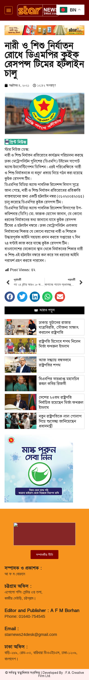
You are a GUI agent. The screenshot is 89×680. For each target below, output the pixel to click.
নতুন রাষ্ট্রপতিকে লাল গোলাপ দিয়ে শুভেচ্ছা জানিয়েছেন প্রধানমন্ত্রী (60, 421)
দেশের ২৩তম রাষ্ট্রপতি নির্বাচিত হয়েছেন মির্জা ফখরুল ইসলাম (61, 402)
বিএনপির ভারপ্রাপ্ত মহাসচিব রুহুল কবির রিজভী (59, 381)
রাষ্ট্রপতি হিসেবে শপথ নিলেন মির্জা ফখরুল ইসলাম (59, 344)
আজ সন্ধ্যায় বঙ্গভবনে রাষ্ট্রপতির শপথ (55, 362)
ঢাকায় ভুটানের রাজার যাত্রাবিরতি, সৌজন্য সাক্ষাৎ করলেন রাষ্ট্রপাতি (59, 327)
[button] (9, 10)
